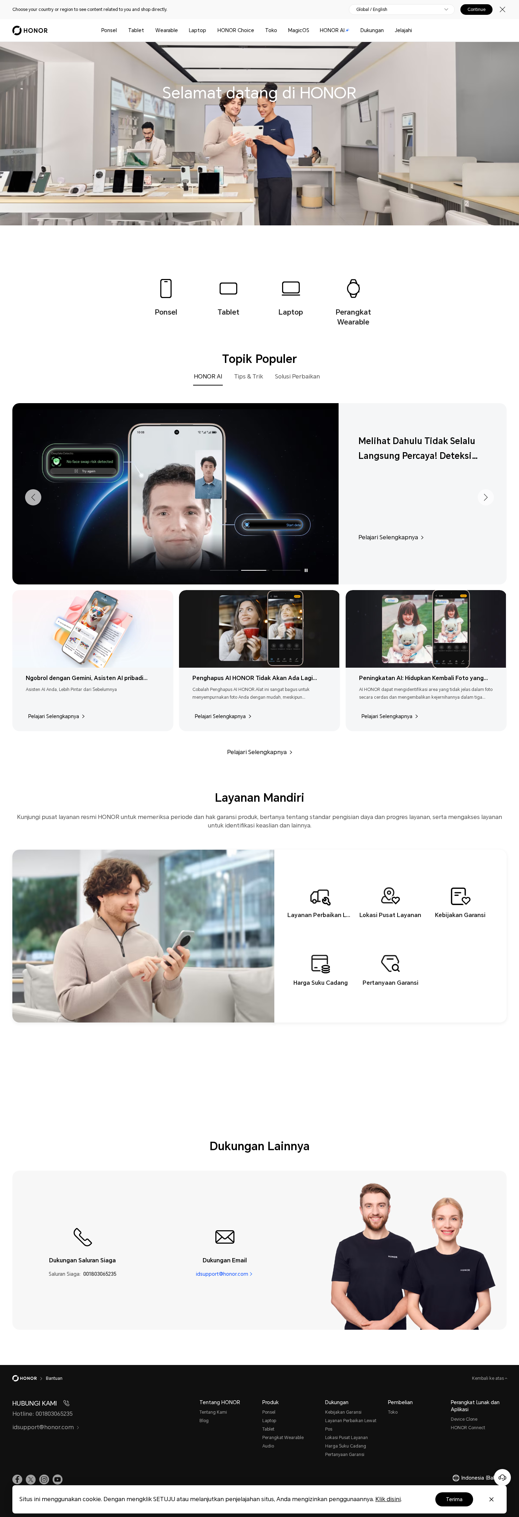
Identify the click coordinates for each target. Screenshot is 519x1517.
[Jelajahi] (415, 30)
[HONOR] (29, 1378)
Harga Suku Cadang (345, 1446)
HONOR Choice (235, 30)
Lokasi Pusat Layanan (346, 1437)
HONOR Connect (468, 1427)
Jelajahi (403, 30)
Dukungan (372, 30)
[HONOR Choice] (257, 30)
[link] (17, 1479)
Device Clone (464, 1419)
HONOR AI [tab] (208, 376)
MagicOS (298, 30)
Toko (271, 30)
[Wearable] (181, 30)
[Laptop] (209, 30)
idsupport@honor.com (222, 1274)
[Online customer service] (502, 1477)
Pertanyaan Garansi (344, 1454)
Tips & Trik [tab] (248, 376)
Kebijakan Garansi (343, 1412)
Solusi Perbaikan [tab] (297, 376)
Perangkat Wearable (283, 1437)
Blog (204, 1420)
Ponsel (109, 30)
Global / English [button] (371, 9)
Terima (454, 1499)
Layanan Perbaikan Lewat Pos (350, 1425)
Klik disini (388, 1499)
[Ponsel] (120, 30)
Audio (268, 1446)
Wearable (166, 30)
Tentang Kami (213, 1412)
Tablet (136, 30)
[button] (33, 497)
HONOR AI (332, 30)
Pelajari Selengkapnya (388, 537)
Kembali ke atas (488, 1378)
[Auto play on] (306, 570)
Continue (476, 9)
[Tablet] (147, 30)
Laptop (197, 30)
